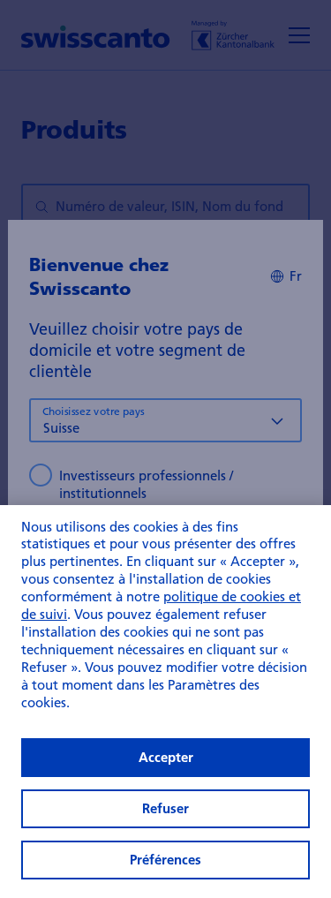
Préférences (165, 859)
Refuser (165, 808)
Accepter (166, 757)
